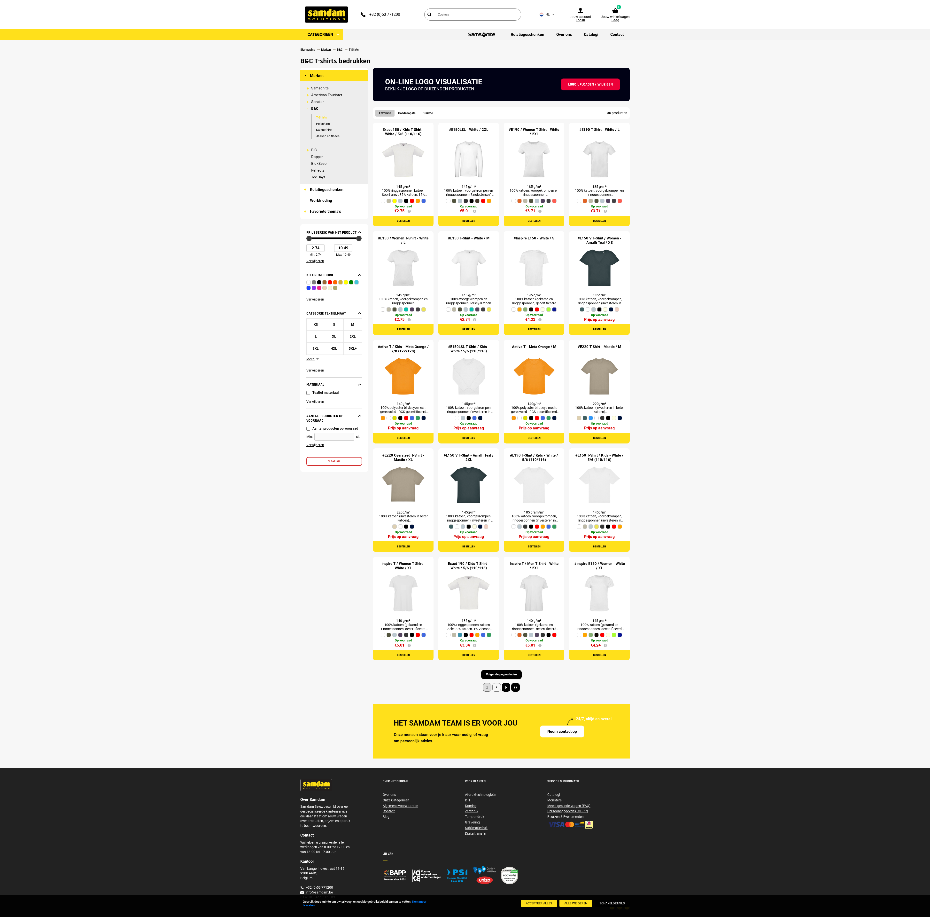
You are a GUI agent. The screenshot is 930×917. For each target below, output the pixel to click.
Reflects (318, 170)
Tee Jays (318, 177)
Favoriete (385, 113)
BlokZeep (318, 163)
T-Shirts (321, 117)
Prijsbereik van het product (331, 232)
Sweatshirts (324, 130)
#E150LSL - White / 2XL (468, 129)
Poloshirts (323, 124)
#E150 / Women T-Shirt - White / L (403, 240)
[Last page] (515, 687)
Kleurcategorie (320, 275)
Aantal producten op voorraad (324, 418)
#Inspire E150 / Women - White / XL (599, 565)
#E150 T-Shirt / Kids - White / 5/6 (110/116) (599, 457)
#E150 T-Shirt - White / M (468, 238)
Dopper (317, 157)
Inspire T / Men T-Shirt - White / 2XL (534, 565)
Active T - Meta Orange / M (534, 347)
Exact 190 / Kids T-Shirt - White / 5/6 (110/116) (468, 565)
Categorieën (320, 34)
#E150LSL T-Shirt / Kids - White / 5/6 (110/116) (468, 349)
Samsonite (320, 88)
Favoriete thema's (325, 211)
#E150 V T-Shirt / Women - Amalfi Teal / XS (599, 240)
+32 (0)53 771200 (384, 14)
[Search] (429, 14)
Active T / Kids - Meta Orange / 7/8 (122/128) (403, 349)
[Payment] (588, 825)
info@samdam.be (319, 892)
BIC (314, 150)
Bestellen (403, 221)
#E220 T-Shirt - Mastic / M (599, 347)
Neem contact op (562, 731)
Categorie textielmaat (326, 313)
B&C (314, 108)
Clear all (334, 461)
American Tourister (326, 95)
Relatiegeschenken (326, 189)
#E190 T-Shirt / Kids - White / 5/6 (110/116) (534, 457)
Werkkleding (321, 200)
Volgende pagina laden (501, 674)
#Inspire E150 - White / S (534, 238)
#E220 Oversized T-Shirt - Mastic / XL (403, 457)
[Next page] (506, 687)
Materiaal (315, 384)
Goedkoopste (406, 113)
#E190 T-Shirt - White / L (599, 129)
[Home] (424, 875)
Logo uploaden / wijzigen (590, 84)
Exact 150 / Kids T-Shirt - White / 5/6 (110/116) (403, 131)
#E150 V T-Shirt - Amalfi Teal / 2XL (469, 457)
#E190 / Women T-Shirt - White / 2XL (534, 131)
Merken (317, 75)
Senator (317, 102)
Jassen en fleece (328, 136)
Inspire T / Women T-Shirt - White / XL (403, 565)
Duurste (428, 113)
